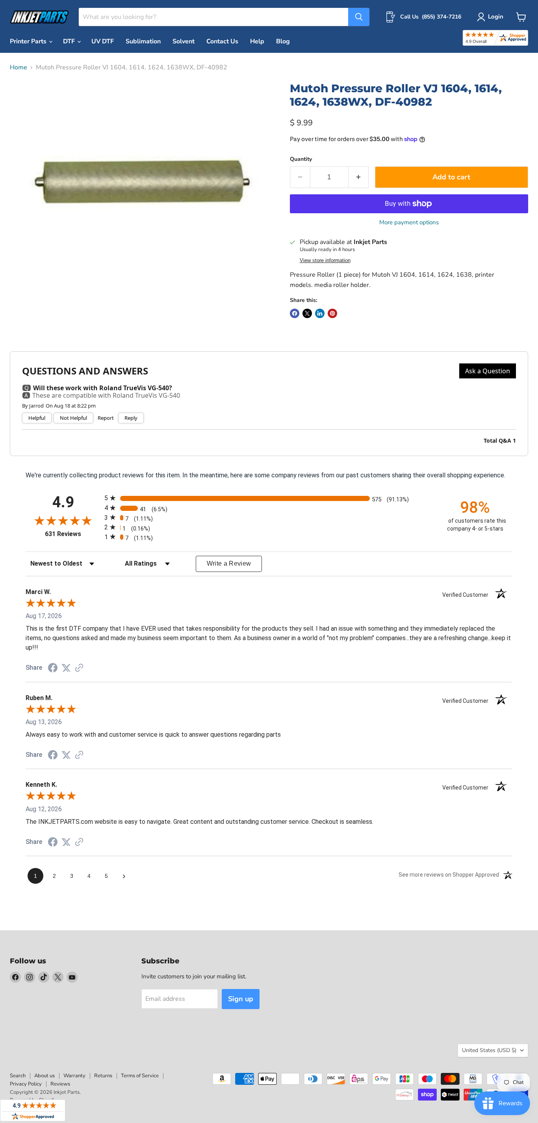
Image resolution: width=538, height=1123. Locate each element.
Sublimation (143, 41)
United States (489, 1050)
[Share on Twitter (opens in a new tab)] (66, 668)
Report (106, 418)
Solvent (184, 41)
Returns (103, 1075)
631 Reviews (72, 534)
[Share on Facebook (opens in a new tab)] (53, 668)
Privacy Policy (26, 1084)
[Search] (358, 17)
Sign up (240, 999)
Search (18, 1075)
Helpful (36, 417)
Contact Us (222, 41)
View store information (325, 260)
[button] (491, 17)
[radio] (269, 498)
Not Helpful (73, 417)
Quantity (301, 159)
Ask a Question (487, 371)
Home (18, 67)
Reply (130, 417)
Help (257, 41)
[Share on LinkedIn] (320, 313)
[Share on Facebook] (294, 313)
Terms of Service (140, 1075)
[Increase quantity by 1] (359, 177)
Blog (283, 41)
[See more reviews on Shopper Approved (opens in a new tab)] (79, 668)
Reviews (60, 1084)
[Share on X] (307, 313)
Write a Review (229, 563)
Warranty (74, 1075)
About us (44, 1075)
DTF (69, 41)
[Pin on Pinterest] (332, 313)
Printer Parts (29, 41)
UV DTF (102, 41)
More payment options (409, 222)
